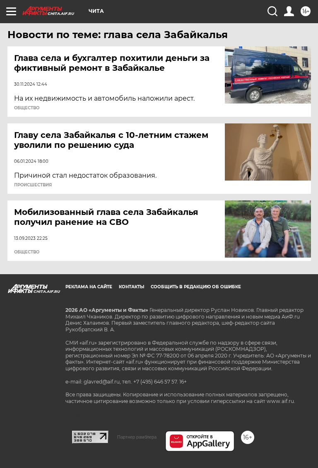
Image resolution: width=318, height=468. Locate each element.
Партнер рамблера (137, 436)
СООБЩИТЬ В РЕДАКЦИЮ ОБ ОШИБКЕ (196, 286)
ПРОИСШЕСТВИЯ (33, 185)
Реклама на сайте (88, 286)
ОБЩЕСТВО (26, 108)
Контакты (131, 286)
